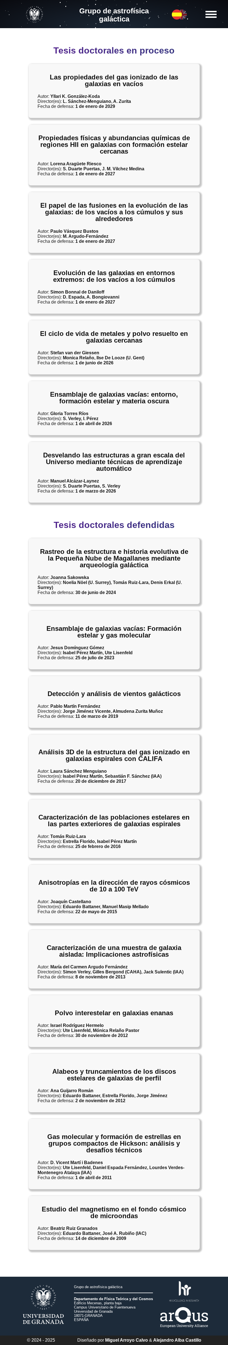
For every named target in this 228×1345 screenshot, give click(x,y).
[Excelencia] (184, 1304)
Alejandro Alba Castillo (177, 1340)
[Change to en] (177, 18)
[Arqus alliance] (184, 1330)
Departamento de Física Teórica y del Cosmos (113, 1299)
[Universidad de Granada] (35, 24)
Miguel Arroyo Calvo (126, 1340)
